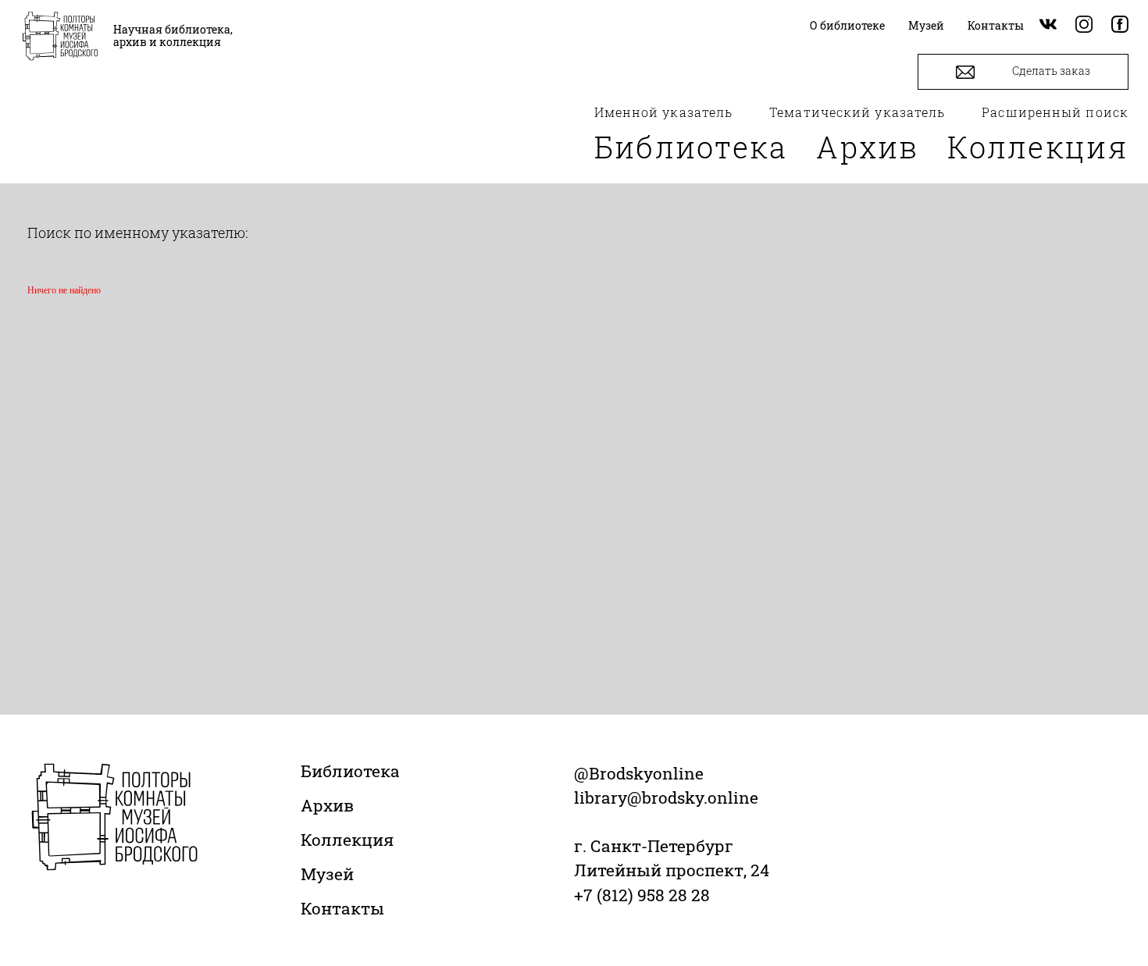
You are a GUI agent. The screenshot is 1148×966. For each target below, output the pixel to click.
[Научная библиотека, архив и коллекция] (60, 37)
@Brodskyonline (639, 773)
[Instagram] (1084, 25)
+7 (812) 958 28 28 (642, 895)
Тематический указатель (857, 112)
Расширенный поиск (1055, 112)
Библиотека (691, 146)
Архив (867, 146)
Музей (327, 874)
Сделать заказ (1050, 70)
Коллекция (1037, 146)
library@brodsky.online (666, 797)
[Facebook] (1119, 25)
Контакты (342, 908)
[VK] (1048, 25)
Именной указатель (663, 112)
